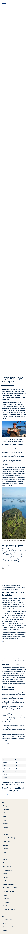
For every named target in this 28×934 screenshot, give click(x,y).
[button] (25, 3)
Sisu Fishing (5, 794)
